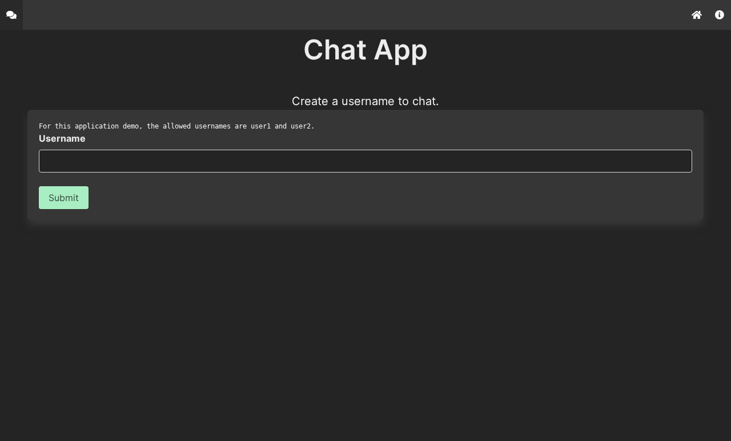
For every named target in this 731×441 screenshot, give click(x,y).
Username (62, 138)
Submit (64, 197)
